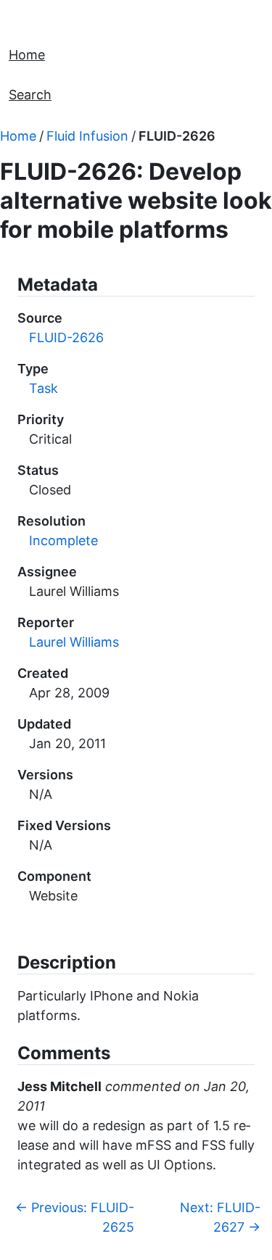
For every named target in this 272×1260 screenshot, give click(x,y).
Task (43, 388)
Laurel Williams (74, 642)
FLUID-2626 (177, 136)
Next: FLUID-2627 (220, 1217)
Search (30, 94)
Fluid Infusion (87, 136)
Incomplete (63, 540)
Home (27, 54)
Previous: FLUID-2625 (74, 1217)
